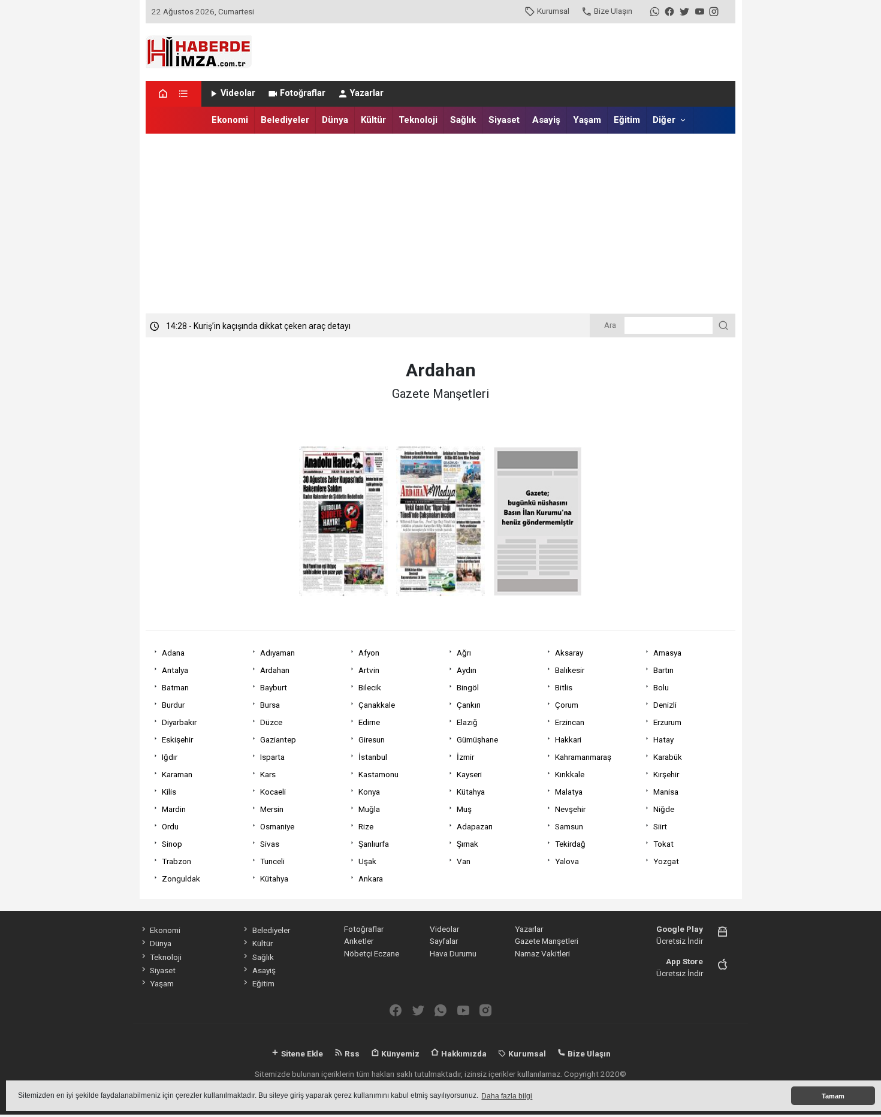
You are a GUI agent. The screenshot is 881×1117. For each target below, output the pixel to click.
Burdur (173, 705)
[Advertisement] (441, 223)
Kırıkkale (569, 774)
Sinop (172, 844)
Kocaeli (273, 791)
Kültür (373, 119)
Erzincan (569, 722)
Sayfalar (444, 941)
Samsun (569, 826)
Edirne (369, 722)
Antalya (175, 670)
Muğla (369, 809)
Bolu (661, 687)
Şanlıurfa (373, 844)
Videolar (238, 93)
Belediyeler (285, 119)
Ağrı (464, 652)
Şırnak (467, 844)
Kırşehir (666, 774)
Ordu (170, 826)
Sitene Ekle (301, 1053)
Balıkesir (569, 670)
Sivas (269, 844)
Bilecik (369, 687)
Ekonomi (230, 119)
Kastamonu (378, 774)
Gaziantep (278, 739)
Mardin (174, 809)
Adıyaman (277, 652)
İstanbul (372, 757)
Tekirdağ (570, 844)
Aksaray (569, 652)
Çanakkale (376, 705)
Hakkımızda (463, 1053)
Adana (173, 652)
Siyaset (504, 119)
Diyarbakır (179, 722)
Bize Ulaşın (613, 11)
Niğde (663, 809)
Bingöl (468, 687)
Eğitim (627, 119)
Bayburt (273, 687)
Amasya (667, 652)
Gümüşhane (477, 739)
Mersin (271, 809)
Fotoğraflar (302, 93)
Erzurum (667, 722)
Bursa (270, 705)
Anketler (358, 941)
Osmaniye (277, 826)
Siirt (660, 826)
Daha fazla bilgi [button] (506, 1096)
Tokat (663, 844)
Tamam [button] (833, 1096)
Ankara (370, 878)
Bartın (663, 670)
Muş (464, 809)
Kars (268, 774)
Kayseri (469, 774)
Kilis (169, 791)
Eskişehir (177, 739)
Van (463, 861)
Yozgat (666, 861)
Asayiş (546, 119)
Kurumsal (553, 11)
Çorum (566, 705)
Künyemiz (399, 1053)
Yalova (567, 861)
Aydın (466, 670)
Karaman (177, 774)
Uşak (367, 861)
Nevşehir (570, 809)
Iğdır (169, 757)
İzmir (465, 757)
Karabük (667, 757)
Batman (175, 687)
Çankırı (469, 705)
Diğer (664, 119)
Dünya (335, 119)
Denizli (665, 705)
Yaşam (587, 119)
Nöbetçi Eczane (371, 953)
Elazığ (467, 722)
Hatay (663, 739)
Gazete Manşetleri (546, 941)
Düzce (271, 722)
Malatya (569, 791)
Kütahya (471, 791)
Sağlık (463, 119)
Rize (365, 826)
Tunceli (272, 861)
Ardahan (274, 670)
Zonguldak (181, 878)
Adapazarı (475, 826)
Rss (351, 1053)
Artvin (368, 670)
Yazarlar (367, 93)
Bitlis (563, 687)
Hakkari (568, 739)
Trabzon (176, 861)
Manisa (665, 791)
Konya (369, 791)
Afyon (368, 652)
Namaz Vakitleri (542, 953)
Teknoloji (418, 119)
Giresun (371, 739)
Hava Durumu (453, 953)
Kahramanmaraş (583, 757)
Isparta (272, 757)
